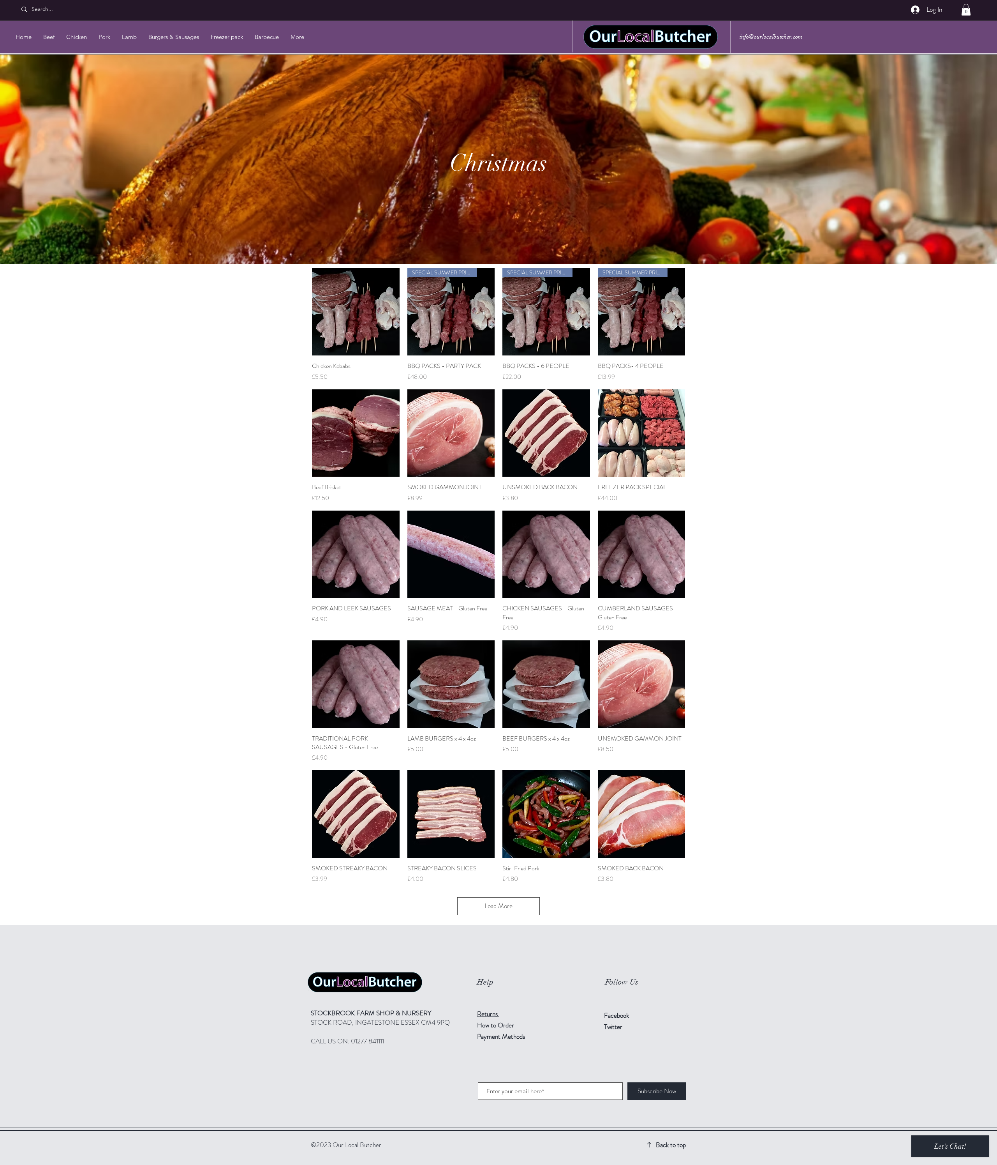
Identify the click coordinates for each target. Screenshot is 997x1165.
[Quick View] (356, 312)
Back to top (671, 1144)
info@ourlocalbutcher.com (771, 36)
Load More (498, 905)
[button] (966, 10)
